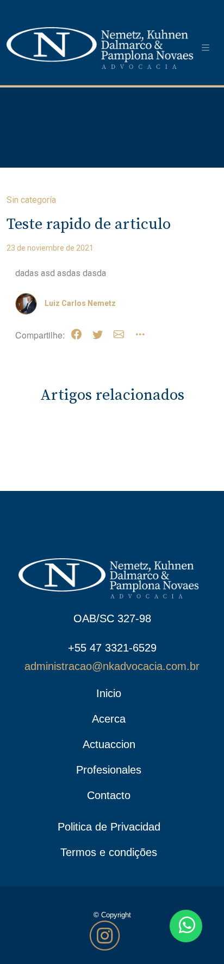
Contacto (108, 795)
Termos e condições (108, 852)
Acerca (109, 719)
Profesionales (108, 770)
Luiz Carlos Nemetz (80, 303)
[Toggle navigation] (205, 48)
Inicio (108, 693)
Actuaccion (109, 744)
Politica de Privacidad (109, 827)
